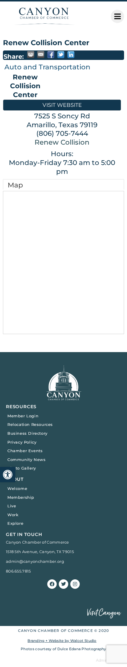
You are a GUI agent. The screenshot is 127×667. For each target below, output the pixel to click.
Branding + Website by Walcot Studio (62, 640)
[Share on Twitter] (60, 54)
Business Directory (27, 433)
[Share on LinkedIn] (70, 54)
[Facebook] (52, 584)
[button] (7, 474)
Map (15, 185)
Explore (15, 523)
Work (12, 514)
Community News (26, 459)
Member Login (22, 415)
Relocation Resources (30, 424)
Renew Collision (62, 142)
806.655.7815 (18, 571)
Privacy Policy (21, 442)
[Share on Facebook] (50, 54)
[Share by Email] (40, 54)
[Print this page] (30, 54)
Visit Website (62, 105)
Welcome (17, 488)
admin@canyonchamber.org (35, 561)
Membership (20, 497)
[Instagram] (75, 584)
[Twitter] (63, 584)
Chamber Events (25, 450)
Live (11, 505)
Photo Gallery (21, 468)
